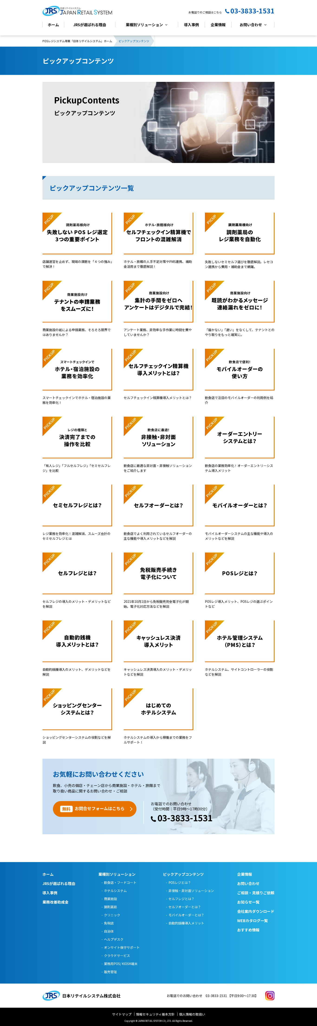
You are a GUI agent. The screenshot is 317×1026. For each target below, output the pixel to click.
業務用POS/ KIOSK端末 (121, 963)
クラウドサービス (117, 955)
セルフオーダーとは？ (184, 907)
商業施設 (110, 898)
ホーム (53, 24)
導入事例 (191, 24)
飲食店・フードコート (120, 882)
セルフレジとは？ (181, 898)
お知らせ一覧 (248, 902)
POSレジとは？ (179, 882)
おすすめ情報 (248, 930)
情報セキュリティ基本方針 (155, 1014)
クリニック (112, 915)
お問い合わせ (251, 24)
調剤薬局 (110, 907)
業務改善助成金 (55, 902)
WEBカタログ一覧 (252, 920)
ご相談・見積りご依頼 (255, 892)
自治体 (109, 931)
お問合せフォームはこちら (93, 808)
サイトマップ (122, 1014)
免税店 (109, 923)
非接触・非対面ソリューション (191, 890)
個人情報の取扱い (192, 1014)
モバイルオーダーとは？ (186, 915)
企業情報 (218, 24)
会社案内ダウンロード (255, 911)
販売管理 (110, 971)
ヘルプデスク (113, 939)
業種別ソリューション (144, 24)
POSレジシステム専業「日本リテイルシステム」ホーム (77, 41)
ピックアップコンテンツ (183, 874)
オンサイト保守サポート (122, 947)
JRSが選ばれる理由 (89, 24)
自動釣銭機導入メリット (186, 923)
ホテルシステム (115, 890)
